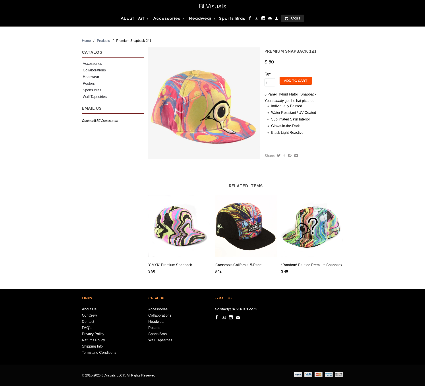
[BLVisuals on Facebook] (250, 19)
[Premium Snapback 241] (204, 103)
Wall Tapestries (95, 97)
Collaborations (94, 70)
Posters (89, 83)
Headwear (202, 18)
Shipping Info (92, 346)
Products (103, 40)
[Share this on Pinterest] (289, 155)
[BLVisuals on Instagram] (263, 19)
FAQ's (86, 328)
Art (143, 18)
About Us (89, 309)
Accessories (169, 18)
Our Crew (89, 315)
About (127, 19)
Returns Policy (93, 340)
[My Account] (277, 19)
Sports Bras (232, 19)
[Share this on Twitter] (278, 155)
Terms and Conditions (99, 352)
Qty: (268, 74)
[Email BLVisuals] (270, 19)
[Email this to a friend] (295, 155)
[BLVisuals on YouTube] (257, 19)
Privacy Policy (93, 334)
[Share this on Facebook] (283, 155)
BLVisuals (212, 6)
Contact (88, 321)
